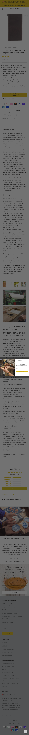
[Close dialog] (28, 360)
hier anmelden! (21, 371)
